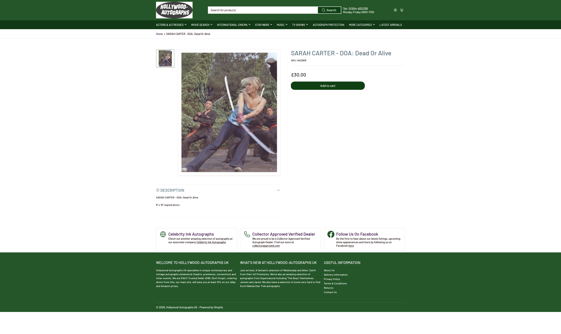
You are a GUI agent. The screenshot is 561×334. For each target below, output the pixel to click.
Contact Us (330, 292)
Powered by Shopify (211, 307)
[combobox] (274, 10)
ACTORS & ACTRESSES (169, 24)
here (351, 245)
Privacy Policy (332, 279)
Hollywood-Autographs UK (181, 307)
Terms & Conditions (335, 283)
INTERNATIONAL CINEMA (232, 24)
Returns (328, 287)
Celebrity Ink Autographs (211, 242)
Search (331, 10)
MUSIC (280, 24)
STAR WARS (262, 24)
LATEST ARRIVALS (391, 24)
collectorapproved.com (266, 245)
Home (159, 33)
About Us (329, 270)
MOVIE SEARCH (200, 24)
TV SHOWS (298, 24)
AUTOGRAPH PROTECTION (328, 24)
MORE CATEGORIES (360, 24)
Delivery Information (336, 274)
